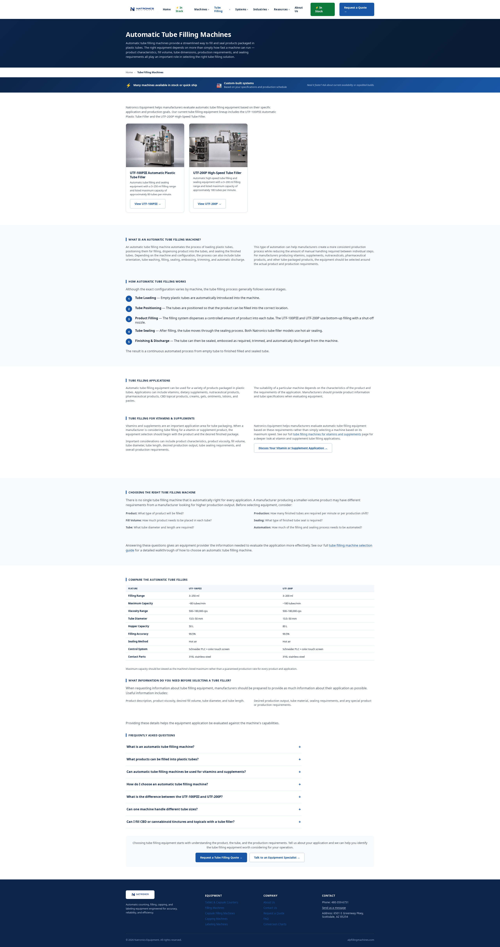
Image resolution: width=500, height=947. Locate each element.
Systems (241, 9)
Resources (282, 9)
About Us (299, 9)
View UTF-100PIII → (148, 204)
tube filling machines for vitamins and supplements (327, 434)
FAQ (266, 918)
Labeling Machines (216, 924)
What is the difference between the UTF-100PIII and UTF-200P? (214, 796)
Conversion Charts (274, 924)
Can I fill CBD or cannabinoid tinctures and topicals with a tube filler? (214, 821)
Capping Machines (216, 918)
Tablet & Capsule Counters (221, 902)
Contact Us (270, 908)
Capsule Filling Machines (220, 913)
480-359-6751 (340, 902)
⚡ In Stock (179, 9)
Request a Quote (273, 913)
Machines (201, 9)
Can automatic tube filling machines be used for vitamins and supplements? (214, 771)
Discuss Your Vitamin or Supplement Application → (293, 448)
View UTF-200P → (209, 204)
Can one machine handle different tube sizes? (214, 809)
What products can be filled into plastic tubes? (214, 759)
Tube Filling (222, 9)
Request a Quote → (355, 9)
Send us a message (334, 908)
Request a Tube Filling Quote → (221, 857)
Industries (261, 9)
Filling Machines (214, 908)
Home (167, 9)
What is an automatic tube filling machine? (214, 746)
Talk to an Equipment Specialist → (277, 857)
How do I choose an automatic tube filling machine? (214, 784)
